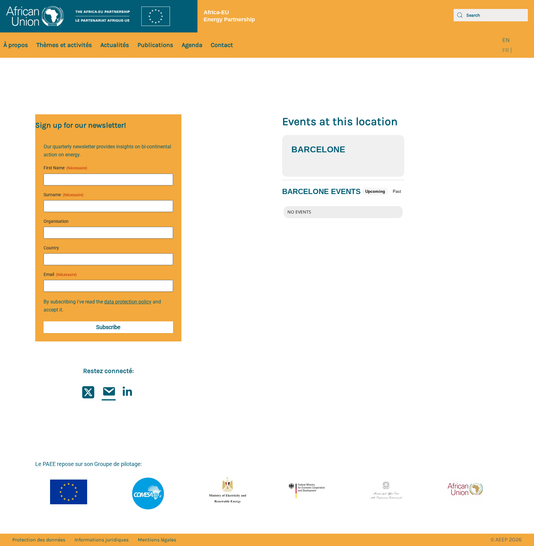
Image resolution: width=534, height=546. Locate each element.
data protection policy (127, 302)
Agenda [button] (192, 45)
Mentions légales (157, 540)
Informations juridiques (101, 540)
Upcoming (375, 191)
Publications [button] (155, 45)
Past (397, 191)
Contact (222, 45)
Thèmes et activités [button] (64, 45)
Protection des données (38, 540)
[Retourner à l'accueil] (98, 16)
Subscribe (108, 327)
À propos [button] (15, 45)
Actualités (114, 45)
